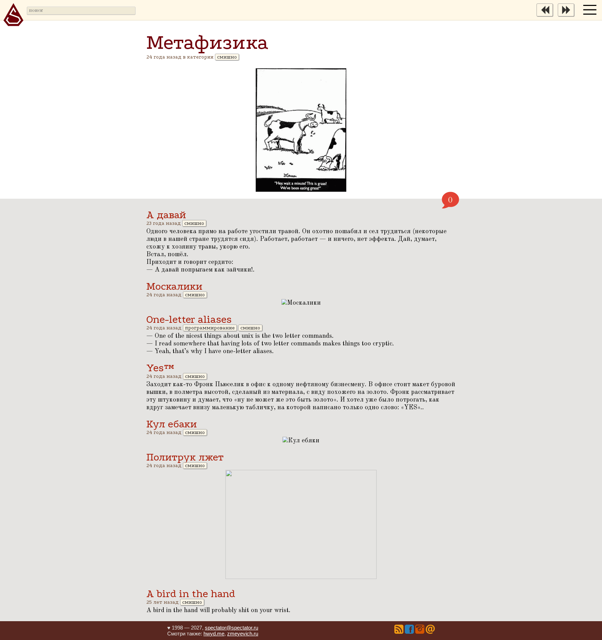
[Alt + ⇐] (546, 15)
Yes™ (160, 368)
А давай (166, 215)
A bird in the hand (190, 594)
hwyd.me (213, 634)
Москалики (174, 286)
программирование (210, 328)
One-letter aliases (189, 319)
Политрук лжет (185, 457)
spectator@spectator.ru (231, 628)
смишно (227, 57)
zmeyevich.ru (242, 634)
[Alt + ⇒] (568, 15)
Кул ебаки (171, 424)
